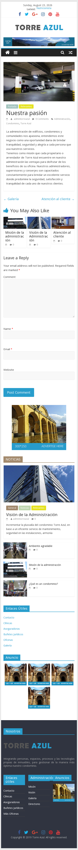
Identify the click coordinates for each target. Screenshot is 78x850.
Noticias (24, 507)
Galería (11, 199)
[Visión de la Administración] (38, 219)
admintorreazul (22, 118)
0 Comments (42, 118)
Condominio (12, 123)
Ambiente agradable (40, 546)
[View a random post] (71, 52)
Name (8, 329)
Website (8, 369)
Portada (12, 106)
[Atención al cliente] (63, 219)
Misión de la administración (14, 236)
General (12, 507)
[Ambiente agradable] (15, 544)
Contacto (8, 617)
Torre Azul (25, 123)
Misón (32, 786)
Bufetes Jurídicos (13, 634)
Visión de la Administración (38, 236)
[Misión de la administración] (14, 219)
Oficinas (8, 640)
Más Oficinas (11, 813)
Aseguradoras (11, 628)
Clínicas (7, 623)
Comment (9, 277)
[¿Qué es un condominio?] (15, 582)
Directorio (34, 804)
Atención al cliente (58, 199)
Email (7, 349)
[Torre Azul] (7, 52)
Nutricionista (43, 9)
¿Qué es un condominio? (43, 583)
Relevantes (26, 106)
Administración (62, 118)
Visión (31, 792)
